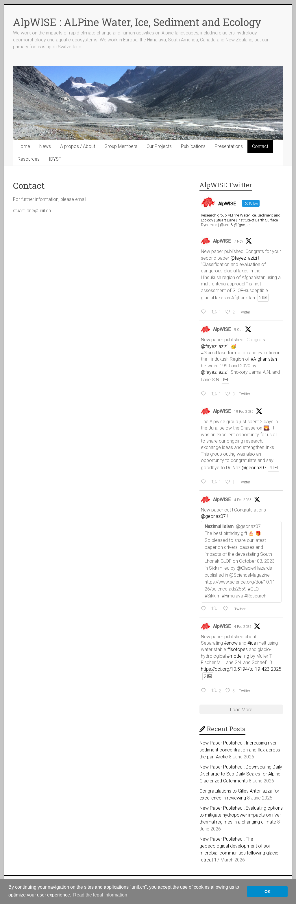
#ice (251, 643)
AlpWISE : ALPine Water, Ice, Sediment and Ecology (137, 22)
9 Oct (238, 330)
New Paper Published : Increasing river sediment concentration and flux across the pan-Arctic (239, 750)
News (45, 146)
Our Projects (159, 146)
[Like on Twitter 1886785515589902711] (227, 609)
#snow (231, 643)
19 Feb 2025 (244, 412)
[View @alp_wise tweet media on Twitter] (225, 380)
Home (24, 146)
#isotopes (237, 649)
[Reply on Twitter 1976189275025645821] (204, 394)
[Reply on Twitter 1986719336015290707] (204, 312)
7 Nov (238, 241)
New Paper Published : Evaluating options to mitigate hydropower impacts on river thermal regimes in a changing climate (241, 815)
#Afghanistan (264, 359)
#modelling (238, 656)
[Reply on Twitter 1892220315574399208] (204, 482)
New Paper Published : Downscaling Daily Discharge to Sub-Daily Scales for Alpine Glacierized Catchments (240, 774)
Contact (260, 146)
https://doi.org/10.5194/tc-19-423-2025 (241, 669)
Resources (29, 159)
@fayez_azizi (243, 258)
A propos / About (77, 146)
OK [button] (267, 891)
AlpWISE (222, 241)
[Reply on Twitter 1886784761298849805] (204, 690)
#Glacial (209, 352)
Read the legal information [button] (100, 894)
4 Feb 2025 (242, 500)
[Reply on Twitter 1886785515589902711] (204, 609)
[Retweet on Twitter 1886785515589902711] (216, 609)
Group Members (120, 146)
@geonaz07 (254, 467)
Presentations (229, 146)
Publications (193, 146)
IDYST (55, 159)
